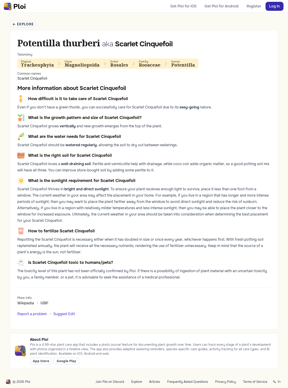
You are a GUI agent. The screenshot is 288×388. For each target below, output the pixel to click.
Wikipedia (25, 303)
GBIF (44, 303)
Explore (136, 382)
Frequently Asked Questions (187, 382)
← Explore (23, 24)
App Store (41, 361)
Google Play (66, 361)
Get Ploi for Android (221, 6)
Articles (154, 382)
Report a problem (32, 314)
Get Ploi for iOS (183, 6)
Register (254, 6)
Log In (274, 6)
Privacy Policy (225, 382)
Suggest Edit (64, 314)
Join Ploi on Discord (109, 382)
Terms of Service (255, 382)
